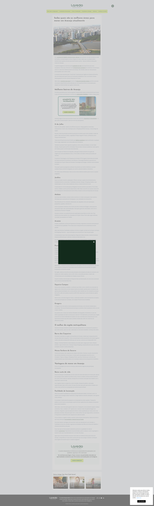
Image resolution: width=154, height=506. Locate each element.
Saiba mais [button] (138, 497)
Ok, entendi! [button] (141, 501)
